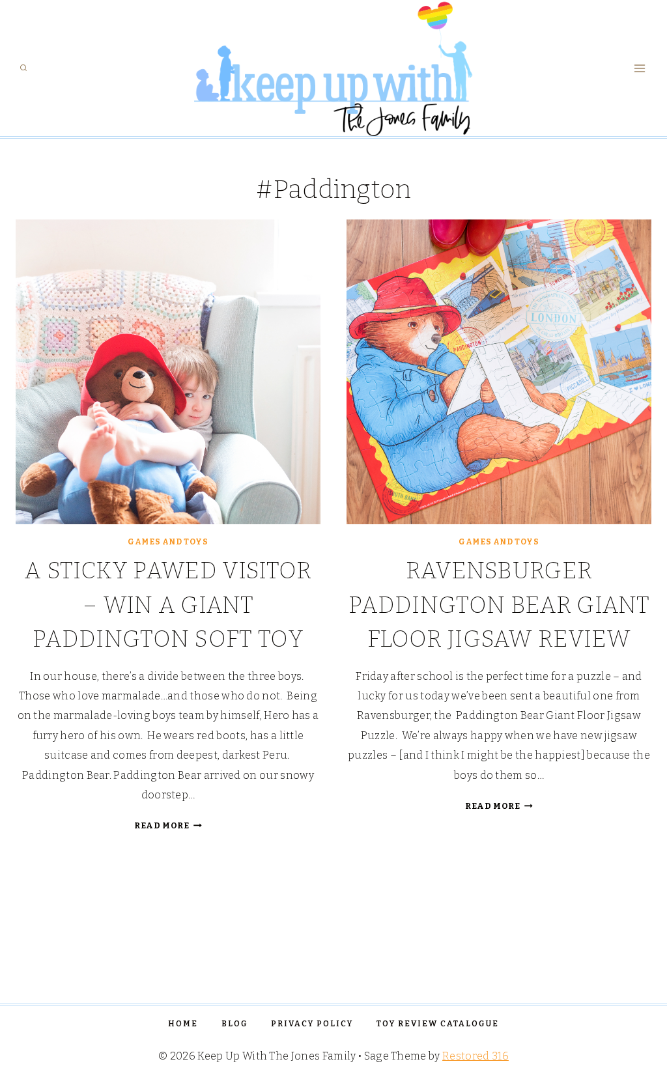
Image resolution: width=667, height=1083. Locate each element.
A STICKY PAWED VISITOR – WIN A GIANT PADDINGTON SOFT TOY (167, 605)
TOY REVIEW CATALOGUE (437, 1023)
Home (183, 1023)
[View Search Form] (23, 68)
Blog (234, 1023)
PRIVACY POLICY (312, 1023)
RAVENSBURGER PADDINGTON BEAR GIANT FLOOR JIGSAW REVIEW (498, 605)
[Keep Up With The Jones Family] (333, 68)
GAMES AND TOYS (168, 541)
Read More (168, 825)
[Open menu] (639, 68)
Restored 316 (475, 1056)
